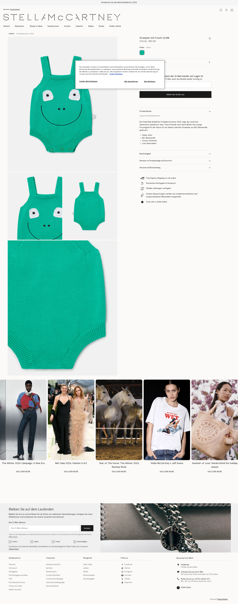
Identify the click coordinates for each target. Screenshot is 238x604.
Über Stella (87, 564)
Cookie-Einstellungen (54, 579)
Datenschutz (14, 549)
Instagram (128, 572)
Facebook (128, 564)
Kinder (58, 541)
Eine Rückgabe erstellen (18, 575)
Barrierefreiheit (52, 586)
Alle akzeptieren (131, 81)
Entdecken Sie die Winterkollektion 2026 (119, 2)
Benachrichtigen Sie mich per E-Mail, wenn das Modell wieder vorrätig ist (171, 79)
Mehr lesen (13, 537)
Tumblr (127, 579)
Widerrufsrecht (15, 590)
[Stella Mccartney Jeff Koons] (167, 420)
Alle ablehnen (149, 81)
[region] (120, 74)
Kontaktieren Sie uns (17, 582)
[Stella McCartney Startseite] (61, 17)
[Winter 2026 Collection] (23, 420)
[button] (62, 104)
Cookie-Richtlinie (53, 575)
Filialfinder (185, 565)
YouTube (127, 575)
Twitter (127, 568)
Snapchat (128, 582)
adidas (36, 541)
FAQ (10, 579)
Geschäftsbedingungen (55, 582)
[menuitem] (19, 26)
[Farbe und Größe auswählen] (209, 38)
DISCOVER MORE (23, 472)
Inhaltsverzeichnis (53, 564)
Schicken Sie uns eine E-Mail (192, 572)
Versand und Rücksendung (150, 168)
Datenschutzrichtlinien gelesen (73, 534)
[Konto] (226, 10)
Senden (87, 528)
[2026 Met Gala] (71, 420)
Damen (14, 541)
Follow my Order (15, 586)
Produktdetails (146, 111)
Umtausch (13, 568)
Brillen (85, 572)
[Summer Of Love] (214, 420)
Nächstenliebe (89, 575)
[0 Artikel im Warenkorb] (232, 10)
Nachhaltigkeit (145, 154)
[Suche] (221, 10)
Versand (12, 564)
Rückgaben (13, 572)
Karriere (49, 568)
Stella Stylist (186, 587)
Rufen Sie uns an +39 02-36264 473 (195, 579)
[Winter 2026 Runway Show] (119, 420)
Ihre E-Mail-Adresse (17, 522)
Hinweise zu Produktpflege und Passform (156, 161)
